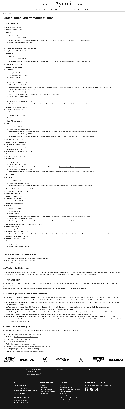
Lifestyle (73, 10)
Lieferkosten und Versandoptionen (69, 398)
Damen (80, 4)
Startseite (6, 14)
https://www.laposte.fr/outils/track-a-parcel (26, 337)
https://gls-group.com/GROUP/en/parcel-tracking (24, 349)
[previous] (121, 353)
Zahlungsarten (63, 396)
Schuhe (57, 10)
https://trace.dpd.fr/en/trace (18, 342)
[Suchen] (113, 4)
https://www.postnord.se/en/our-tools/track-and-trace (28, 351)
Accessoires (65, 10)
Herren (45, 4)
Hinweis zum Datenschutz (67, 400)
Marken (87, 10)
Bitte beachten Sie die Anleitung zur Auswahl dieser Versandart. (75, 40)
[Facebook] (87, 389)
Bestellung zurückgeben (21, 402)
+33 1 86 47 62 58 (19, 393)
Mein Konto (43, 386)
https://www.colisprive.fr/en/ (22, 339)
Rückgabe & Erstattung (66, 392)
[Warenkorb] (123, 4)
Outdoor (80, 10)
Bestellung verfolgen (46, 390)
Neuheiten (39, 10)
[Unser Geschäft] (116, 4)
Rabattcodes (44, 394)
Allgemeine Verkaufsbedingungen (69, 390)
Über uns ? (62, 386)
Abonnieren (92, 370)
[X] (97, 389)
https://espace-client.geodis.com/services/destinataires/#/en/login (31, 346)
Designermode (48, 10)
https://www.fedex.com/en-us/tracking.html (23, 344)
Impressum (62, 394)
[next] (124, 353)
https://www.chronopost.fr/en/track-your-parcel (28, 334)
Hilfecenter (43, 388)
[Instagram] (92, 389)
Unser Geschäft (64, 402)
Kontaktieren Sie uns (20, 386)
